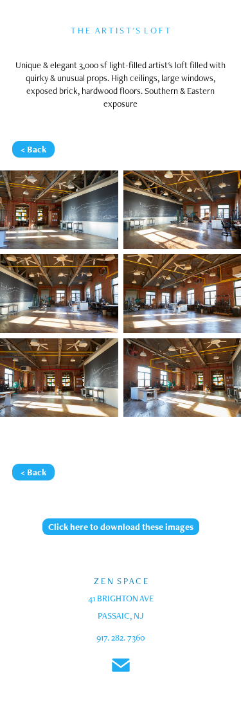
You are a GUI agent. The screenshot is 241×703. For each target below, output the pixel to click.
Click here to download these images (120, 527)
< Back (33, 149)
